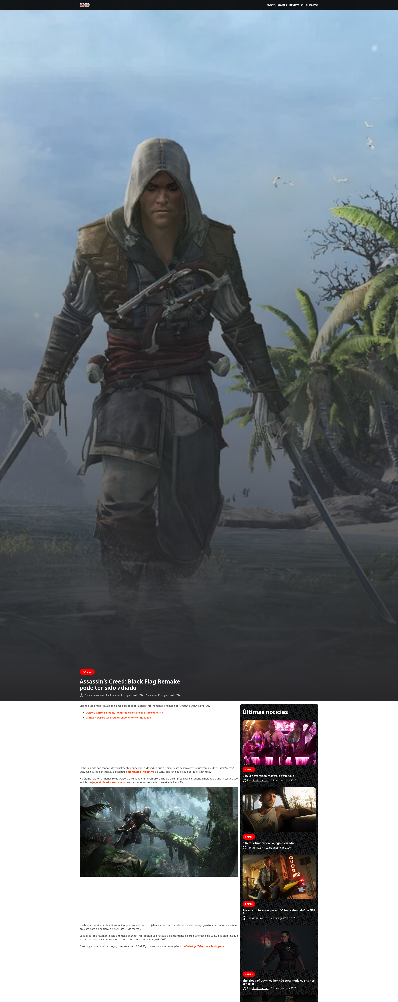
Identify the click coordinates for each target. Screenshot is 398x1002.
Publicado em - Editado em (143, 695)
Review (294, 5)
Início (271, 5)
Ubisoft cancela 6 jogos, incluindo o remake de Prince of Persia (124, 712)
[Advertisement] (159, 744)
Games (282, 5)
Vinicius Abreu (96, 695)
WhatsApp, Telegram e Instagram (204, 946)
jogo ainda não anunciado (108, 782)
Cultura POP (309, 5)
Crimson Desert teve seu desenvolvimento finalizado (118, 717)
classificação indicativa (139, 771)
